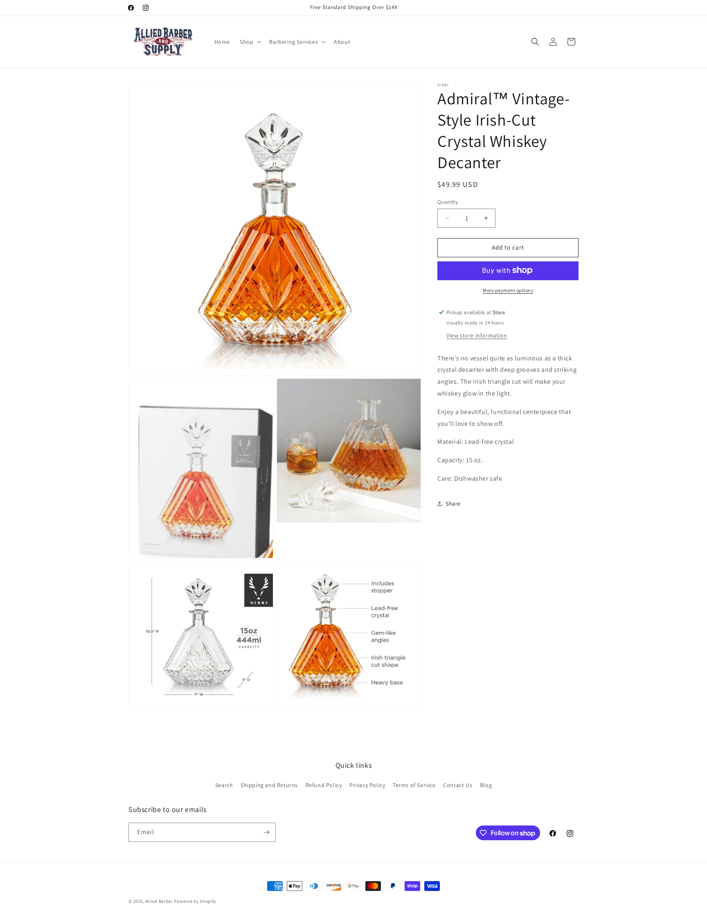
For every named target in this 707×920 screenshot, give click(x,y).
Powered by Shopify (195, 901)
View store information (476, 335)
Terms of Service (414, 785)
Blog (486, 785)
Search (224, 785)
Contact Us (457, 785)
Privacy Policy (367, 785)
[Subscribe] (266, 832)
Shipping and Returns (269, 785)
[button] (249, 41)
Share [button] (453, 503)
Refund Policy (324, 785)
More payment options (508, 290)
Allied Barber (159, 901)
